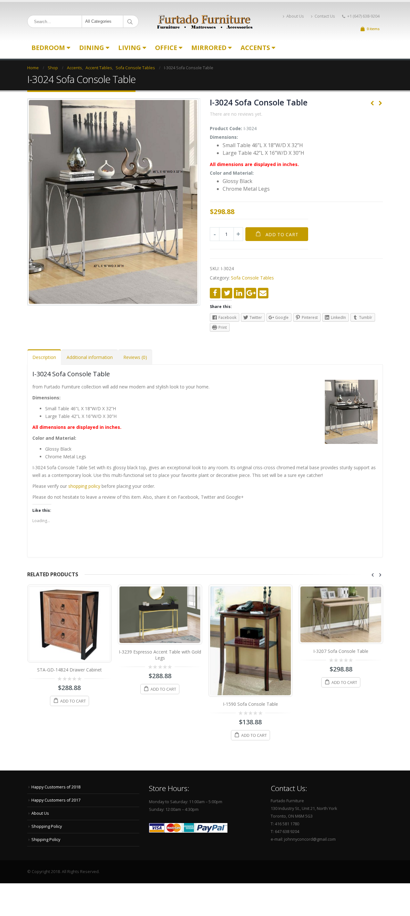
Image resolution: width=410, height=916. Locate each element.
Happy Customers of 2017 (55, 800)
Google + (251, 293)
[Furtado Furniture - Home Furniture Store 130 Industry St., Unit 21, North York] (205, 21)
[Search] (131, 21)
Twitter (227, 293)
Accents (255, 47)
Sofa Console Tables (252, 278)
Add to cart (282, 234)
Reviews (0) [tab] (135, 357)
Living (129, 47)
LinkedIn (239, 293)
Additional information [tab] (90, 357)
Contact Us (325, 16)
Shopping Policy (46, 826)
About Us (295, 16)
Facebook (215, 293)
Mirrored (208, 47)
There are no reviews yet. (236, 114)
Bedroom (48, 47)
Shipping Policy (45, 839)
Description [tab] (44, 357)
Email (263, 293)
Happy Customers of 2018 (55, 787)
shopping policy (84, 486)
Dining (91, 47)
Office (166, 47)
